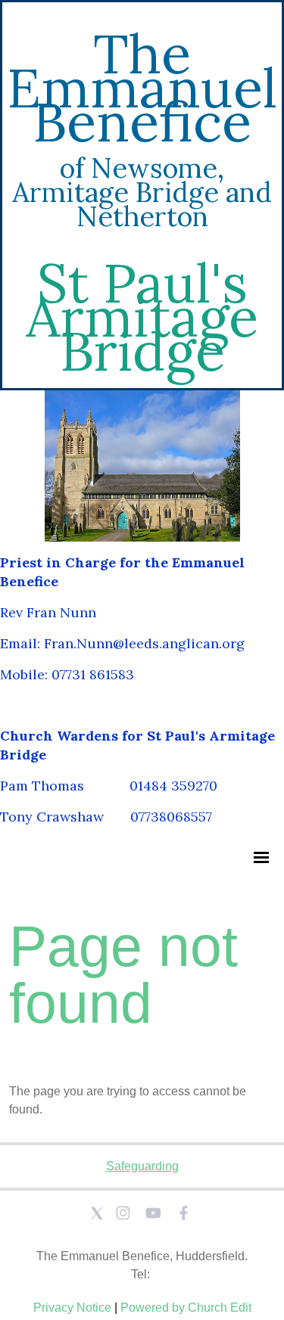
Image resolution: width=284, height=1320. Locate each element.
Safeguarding (142, 1166)
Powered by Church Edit (185, 1307)
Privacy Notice (72, 1307)
